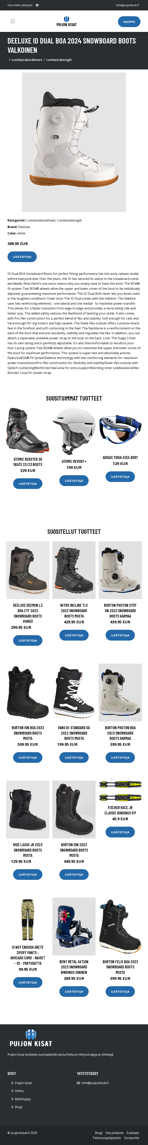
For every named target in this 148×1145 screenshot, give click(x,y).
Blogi (18, 1107)
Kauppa (129, 22)
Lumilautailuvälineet (27, 60)
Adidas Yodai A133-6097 (120, 457)
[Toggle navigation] (13, 21)
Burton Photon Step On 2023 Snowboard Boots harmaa (120, 610)
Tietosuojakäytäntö (106, 1138)
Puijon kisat (23, 1083)
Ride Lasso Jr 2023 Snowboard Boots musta (27, 850)
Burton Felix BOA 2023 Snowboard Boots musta (120, 967)
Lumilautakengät (59, 60)
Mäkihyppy (23, 1099)
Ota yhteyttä (115, 1133)
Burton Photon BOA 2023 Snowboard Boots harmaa (120, 733)
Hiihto (19, 1091)
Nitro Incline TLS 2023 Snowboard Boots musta (74, 610)
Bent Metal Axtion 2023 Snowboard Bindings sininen (74, 967)
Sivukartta (131, 1138)
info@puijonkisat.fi (127, 5)
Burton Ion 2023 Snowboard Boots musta (74, 850)
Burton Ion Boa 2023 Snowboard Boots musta (28, 733)
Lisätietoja (22, 257)
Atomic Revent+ (74, 461)
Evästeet (133, 1133)
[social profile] (37, 5)
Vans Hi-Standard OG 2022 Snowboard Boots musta (74, 733)
